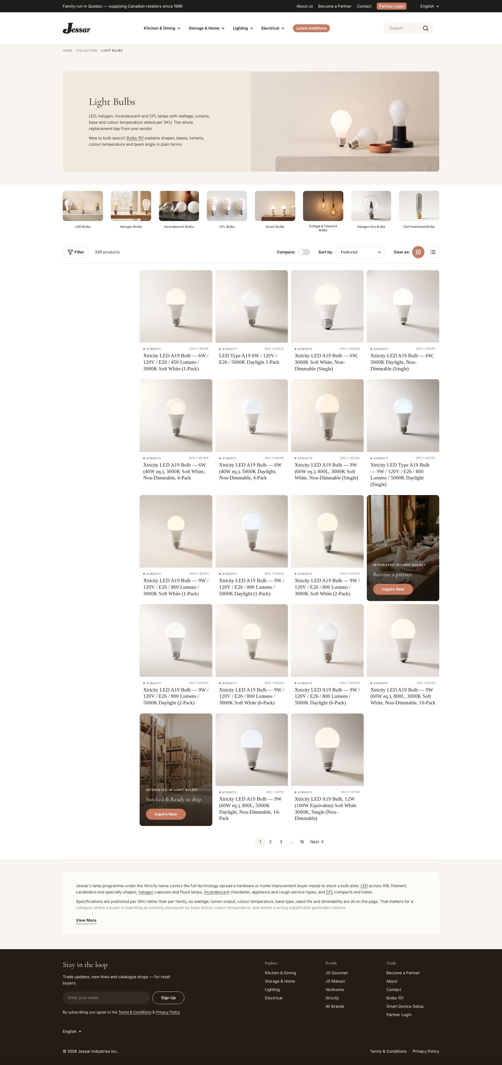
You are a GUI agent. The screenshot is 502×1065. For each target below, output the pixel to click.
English (427, 6)
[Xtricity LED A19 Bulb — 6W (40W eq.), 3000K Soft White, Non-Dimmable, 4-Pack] (176, 415)
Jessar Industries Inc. (98, 1051)
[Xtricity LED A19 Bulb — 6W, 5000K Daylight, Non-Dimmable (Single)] (403, 306)
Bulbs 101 (135, 137)
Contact (364, 6)
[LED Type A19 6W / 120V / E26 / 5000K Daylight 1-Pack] (251, 306)
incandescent (216, 892)
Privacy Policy (168, 1012)
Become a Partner (335, 6)
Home (67, 50)
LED (364, 885)
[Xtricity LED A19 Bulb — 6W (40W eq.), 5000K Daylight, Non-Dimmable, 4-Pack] (251, 415)
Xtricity (153, 348)
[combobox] (408, 28)
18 (302, 841)
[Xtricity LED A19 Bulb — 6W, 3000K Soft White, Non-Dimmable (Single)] (327, 306)
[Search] (426, 28)
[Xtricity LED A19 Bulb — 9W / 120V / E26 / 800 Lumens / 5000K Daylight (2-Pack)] (176, 640)
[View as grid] (418, 252)
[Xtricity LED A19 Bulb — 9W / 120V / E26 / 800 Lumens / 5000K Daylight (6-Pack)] (327, 640)
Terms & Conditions (134, 1012)
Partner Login (391, 6)
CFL (329, 892)
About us (304, 6)
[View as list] (433, 252)
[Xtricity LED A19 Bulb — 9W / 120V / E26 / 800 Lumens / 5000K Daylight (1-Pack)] (251, 531)
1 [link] (260, 841)
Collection (86, 50)
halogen (146, 892)
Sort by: (325, 252)
